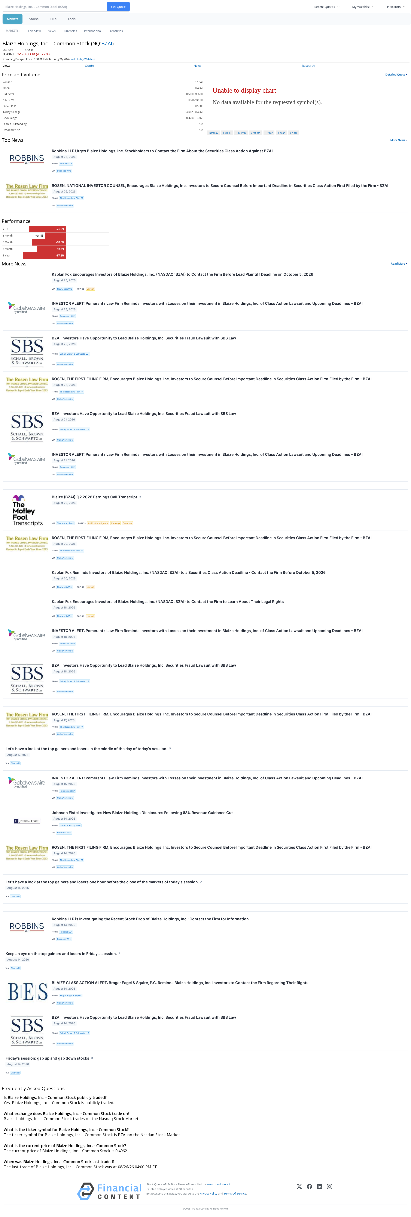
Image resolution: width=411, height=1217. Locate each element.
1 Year (269, 132)
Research (308, 66)
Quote (89, 66)
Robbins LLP (66, 163)
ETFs (53, 19)
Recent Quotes (324, 7)
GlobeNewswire (65, 205)
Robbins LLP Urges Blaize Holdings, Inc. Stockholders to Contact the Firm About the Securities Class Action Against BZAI (162, 151)
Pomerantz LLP (67, 316)
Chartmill (15, 763)
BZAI (106, 43)
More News (397, 140)
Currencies (70, 31)
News (52, 31)
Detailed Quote (395, 74)
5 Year (293, 132)
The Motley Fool (65, 523)
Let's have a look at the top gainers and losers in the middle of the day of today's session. (88, 748)
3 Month (255, 132)
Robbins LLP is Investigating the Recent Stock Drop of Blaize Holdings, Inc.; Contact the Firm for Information (150, 919)
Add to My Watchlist (83, 59)
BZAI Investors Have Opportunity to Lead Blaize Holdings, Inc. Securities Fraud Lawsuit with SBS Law (144, 338)
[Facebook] (309, 1191)
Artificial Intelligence (98, 523)
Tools (72, 19)
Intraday (213, 132)
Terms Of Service (235, 1193)
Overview (34, 31)
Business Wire (64, 171)
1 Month (241, 132)
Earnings (115, 523)
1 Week (227, 132)
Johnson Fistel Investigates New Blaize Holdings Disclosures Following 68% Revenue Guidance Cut (142, 812)
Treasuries (115, 31)
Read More (398, 263)
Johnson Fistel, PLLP (70, 825)
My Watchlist (361, 7)
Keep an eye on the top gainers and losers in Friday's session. (63, 953)
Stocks (34, 19)
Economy (127, 523)
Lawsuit (90, 289)
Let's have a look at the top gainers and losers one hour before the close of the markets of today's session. (104, 882)
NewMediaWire (64, 289)
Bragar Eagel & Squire (70, 995)
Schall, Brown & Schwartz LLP (74, 354)
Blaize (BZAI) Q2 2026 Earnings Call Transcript (96, 497)
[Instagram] (329, 1191)
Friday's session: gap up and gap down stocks (49, 1058)
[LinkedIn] (319, 1191)
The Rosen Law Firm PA (71, 198)
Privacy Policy (208, 1193)
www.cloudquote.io (219, 1184)
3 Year (281, 132)
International (92, 31)
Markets (12, 19)
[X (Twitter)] (299, 1191)
